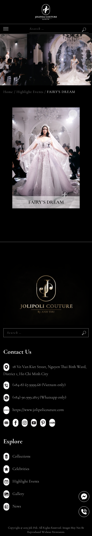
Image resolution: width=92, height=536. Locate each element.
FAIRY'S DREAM (61, 92)
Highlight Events (30, 92)
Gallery (18, 493)
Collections (21, 456)
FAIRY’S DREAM (46, 202)
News (16, 506)
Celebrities (20, 468)
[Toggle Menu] (5, 28)
